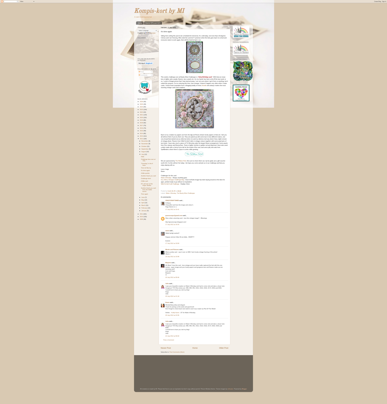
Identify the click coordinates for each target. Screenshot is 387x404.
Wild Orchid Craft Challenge (170, 184)
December (144, 141)
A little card (144, 181)
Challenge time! (146, 178)
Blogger (244, 389)
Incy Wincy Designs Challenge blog (172, 180)
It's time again (145, 170)
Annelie (204, 85)
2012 (141, 138)
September (145, 149)
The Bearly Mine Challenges (186, 193)
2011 (141, 214)
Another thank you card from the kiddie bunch (148, 189)
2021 (141, 115)
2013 (141, 136)
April (143, 202)
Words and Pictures (172, 249)
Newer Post (166, 348)
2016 (141, 128)
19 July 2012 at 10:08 (172, 256)
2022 (141, 112)
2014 (141, 133)
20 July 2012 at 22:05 (172, 315)
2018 (141, 123)
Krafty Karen (175, 312)
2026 (141, 101)
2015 (141, 131)
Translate (153, 33)
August (143, 151)
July (142, 154)
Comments (143, 75)
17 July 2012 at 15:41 (172, 209)
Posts (142, 72)
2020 (141, 117)
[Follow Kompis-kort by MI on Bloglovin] (145, 64)
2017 (141, 125)
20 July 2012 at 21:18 (172, 296)
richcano (230, 389)
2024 (141, 107)
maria (167, 230)
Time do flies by (146, 168)
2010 (141, 216)
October (144, 146)
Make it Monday (166, 178)
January (144, 210)
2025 (141, 104)
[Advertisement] (153, 368)
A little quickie (145, 173)
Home (140, 23)
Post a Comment (168, 340)
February (144, 208)
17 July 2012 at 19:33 (172, 224)
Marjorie (168, 262)
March (143, 205)
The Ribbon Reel (180, 161)
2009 (141, 219)
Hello (142, 156)
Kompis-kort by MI (159, 11)
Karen (167, 302)
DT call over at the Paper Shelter (147, 184)
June (143, 197)
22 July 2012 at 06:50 (172, 336)
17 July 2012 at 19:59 (172, 243)
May (143, 200)
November (144, 143)
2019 (141, 120)
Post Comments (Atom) (177, 352)
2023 (141, 109)
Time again (144, 194)
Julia (167, 283)
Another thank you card (148, 176)
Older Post (223, 348)
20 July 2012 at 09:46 (172, 277)
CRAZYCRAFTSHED (172, 200)
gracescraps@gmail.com (173, 215)
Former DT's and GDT (153, 23)
